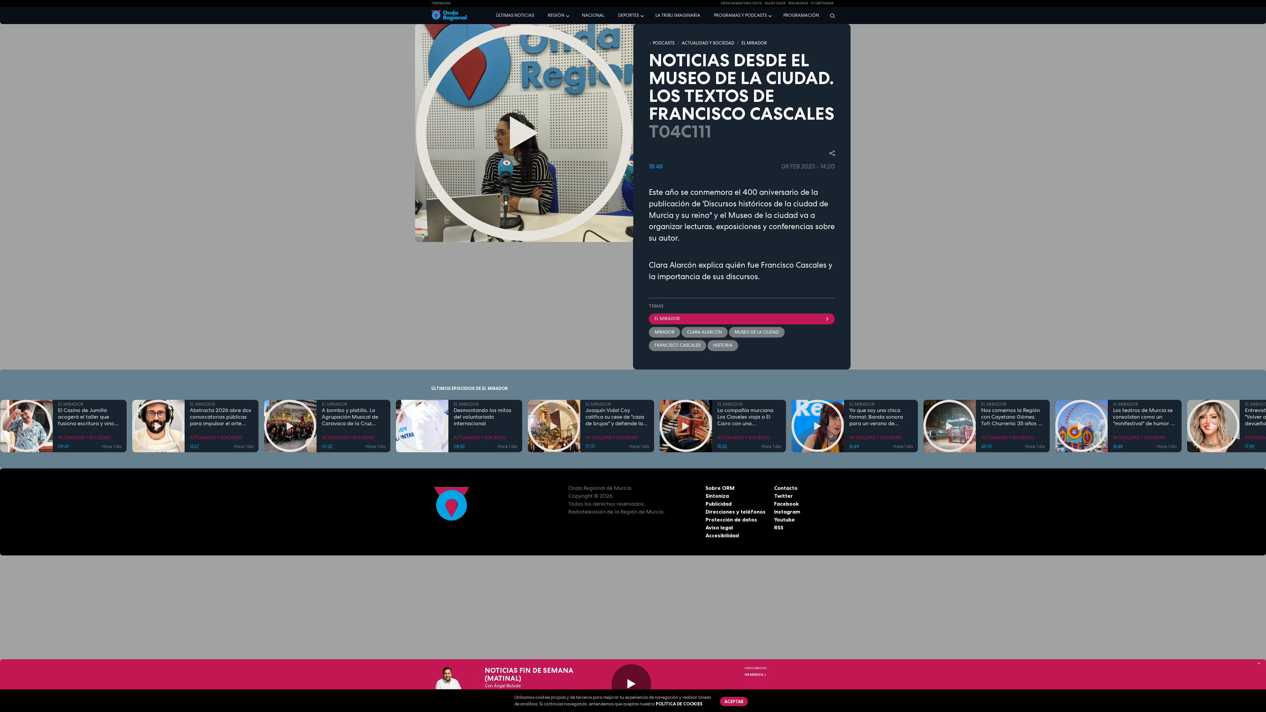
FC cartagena (822, 3)
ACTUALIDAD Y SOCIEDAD (708, 43)
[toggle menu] (568, 15)
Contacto (786, 488)
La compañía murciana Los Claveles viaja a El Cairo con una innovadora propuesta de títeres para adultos (748, 417)
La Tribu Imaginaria (677, 15)
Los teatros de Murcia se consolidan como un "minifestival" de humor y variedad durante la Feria (1144, 417)
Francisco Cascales (677, 345)
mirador (664, 332)
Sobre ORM (720, 488)
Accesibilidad (722, 535)
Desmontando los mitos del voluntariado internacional (482, 417)
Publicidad (719, 503)
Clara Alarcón (704, 332)
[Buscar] (830, 15)
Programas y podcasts (740, 15)
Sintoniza (717, 495)
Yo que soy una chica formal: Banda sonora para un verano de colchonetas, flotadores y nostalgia (880, 417)
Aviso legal (719, 527)
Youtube (784, 519)
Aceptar (733, 701)
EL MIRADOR (754, 43)
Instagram (787, 511)
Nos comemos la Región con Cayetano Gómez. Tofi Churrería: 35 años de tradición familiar (1012, 417)
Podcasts (664, 43)
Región (556, 15)
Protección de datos (731, 519)
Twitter (783, 495)
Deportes (628, 15)
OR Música (754, 674)
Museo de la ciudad (757, 332)
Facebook (786, 503)
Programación (801, 15)
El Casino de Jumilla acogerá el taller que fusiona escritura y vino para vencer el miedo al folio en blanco (87, 417)
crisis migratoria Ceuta (741, 3)
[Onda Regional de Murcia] (449, 15)
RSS (778, 527)
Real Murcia (798, 3)
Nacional (593, 15)
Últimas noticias (515, 15)
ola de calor (775, 3)
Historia (723, 345)
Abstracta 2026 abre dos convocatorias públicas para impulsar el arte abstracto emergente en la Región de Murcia (220, 417)
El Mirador (667, 318)
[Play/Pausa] (631, 684)
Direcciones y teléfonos (736, 511)
